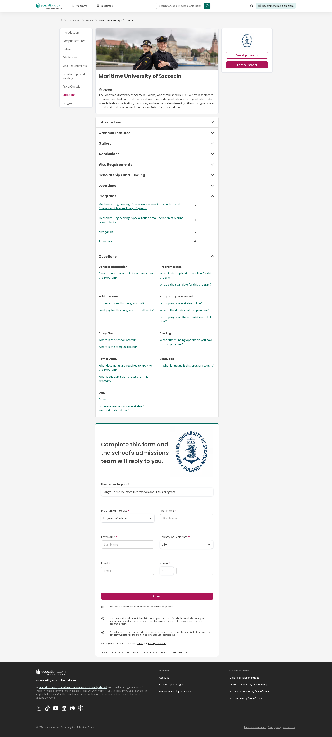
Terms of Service (176, 652)
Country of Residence (175, 537)
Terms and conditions (255, 727)
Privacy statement (157, 643)
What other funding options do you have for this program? (186, 342)
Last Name (109, 537)
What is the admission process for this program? (123, 379)
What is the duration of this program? (184, 310)
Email (105, 563)
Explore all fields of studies (244, 677)
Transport (105, 241)
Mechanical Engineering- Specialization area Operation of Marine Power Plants (141, 220)
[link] (116, 20)
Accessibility (289, 727)
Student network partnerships (175, 691)
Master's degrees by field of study (248, 684)
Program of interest (115, 510)
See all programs (247, 55)
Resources (106, 5)
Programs (81, 5)
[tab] (76, 32)
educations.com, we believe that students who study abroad (73, 687)
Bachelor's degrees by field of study (249, 691)
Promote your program (172, 684)
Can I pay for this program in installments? (126, 310)
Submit (157, 596)
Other (102, 399)
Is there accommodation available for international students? (123, 408)
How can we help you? (116, 484)
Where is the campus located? (118, 347)
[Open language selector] (251, 6)
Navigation (106, 232)
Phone (165, 563)
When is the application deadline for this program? (186, 276)
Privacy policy (274, 727)
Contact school (247, 65)
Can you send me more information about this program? (126, 276)
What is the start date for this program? (185, 284)
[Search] (207, 6)
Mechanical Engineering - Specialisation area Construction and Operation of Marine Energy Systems (139, 206)
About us (164, 677)
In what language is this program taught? (187, 365)
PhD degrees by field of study (245, 698)
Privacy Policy (156, 652)
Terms (140, 643)
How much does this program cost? (121, 303)
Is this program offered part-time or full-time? (186, 319)
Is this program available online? (181, 303)
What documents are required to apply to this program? (125, 368)
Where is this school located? (117, 340)
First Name (168, 510)
